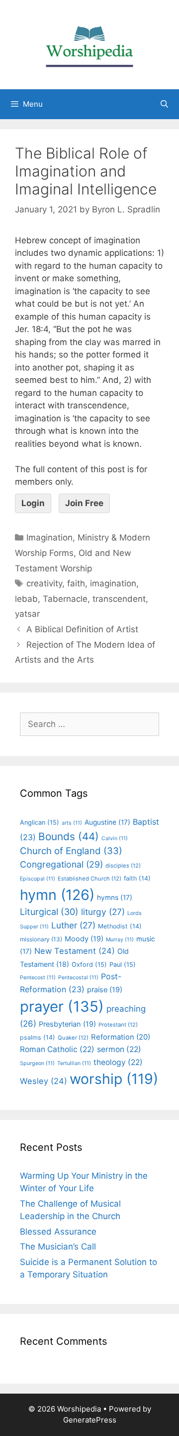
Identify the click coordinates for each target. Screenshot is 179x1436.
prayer (62, 1006)
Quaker (73, 1037)
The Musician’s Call (58, 1247)
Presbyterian (67, 1024)
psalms (37, 1037)
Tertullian (74, 1063)
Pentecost (38, 977)
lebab (26, 599)
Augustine (107, 822)
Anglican (39, 822)
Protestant (118, 1024)
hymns (114, 897)
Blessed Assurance (58, 1232)
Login (33, 503)
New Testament (74, 951)
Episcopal (37, 879)
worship (114, 1078)
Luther (73, 925)
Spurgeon (37, 1063)
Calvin (114, 838)
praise (104, 989)
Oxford (89, 964)
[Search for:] (89, 724)
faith (76, 583)
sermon (119, 1049)
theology (118, 1062)
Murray (120, 939)
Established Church (89, 878)
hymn (57, 894)
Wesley (43, 1081)
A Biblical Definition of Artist (82, 629)
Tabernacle (65, 599)
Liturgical (49, 911)
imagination (113, 583)
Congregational (61, 864)
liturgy (103, 911)
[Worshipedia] (89, 44)
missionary (41, 939)
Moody (84, 938)
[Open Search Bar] (164, 104)
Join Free (84, 503)
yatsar (27, 614)
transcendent (119, 599)
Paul (122, 964)
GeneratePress (89, 1420)
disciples (123, 865)
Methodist (120, 926)
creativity (44, 583)
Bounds (68, 836)
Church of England (71, 851)
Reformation (120, 1037)
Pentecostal (78, 977)
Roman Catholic (57, 1049)
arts (72, 823)
